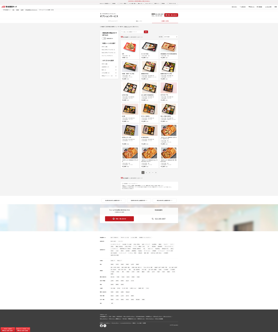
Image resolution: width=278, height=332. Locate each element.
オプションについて (112, 21)
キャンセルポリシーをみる (127, 188)
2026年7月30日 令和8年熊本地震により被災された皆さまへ (139, 1)
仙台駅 (22, 9)
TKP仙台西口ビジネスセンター (31, 9)
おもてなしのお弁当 (107, 55)
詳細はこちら (127, 26)
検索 (146, 31)
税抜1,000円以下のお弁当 (108, 49)
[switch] (104, 38)
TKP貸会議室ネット (7, 9)
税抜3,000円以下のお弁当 (108, 52)
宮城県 (17, 9)
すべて (104, 46)
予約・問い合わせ (172, 15)
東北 (13, 9)
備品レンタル (139, 21)
